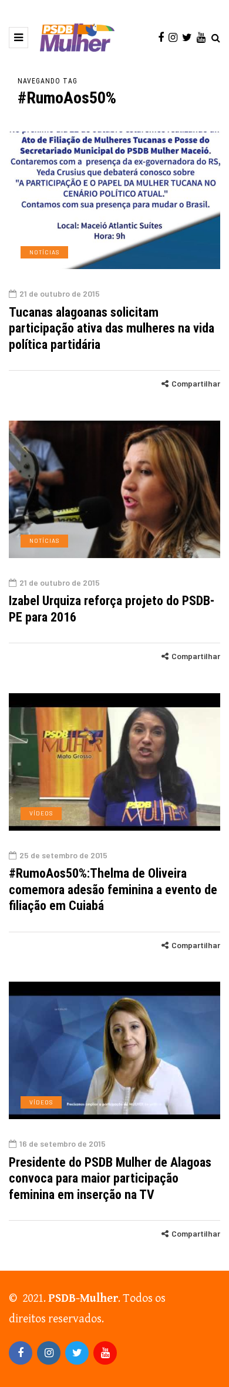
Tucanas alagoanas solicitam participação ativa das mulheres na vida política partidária (111, 328)
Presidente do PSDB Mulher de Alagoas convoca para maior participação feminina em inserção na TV (110, 1178)
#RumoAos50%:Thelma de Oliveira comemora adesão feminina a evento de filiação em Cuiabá (113, 889)
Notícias (44, 252)
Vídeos (41, 813)
